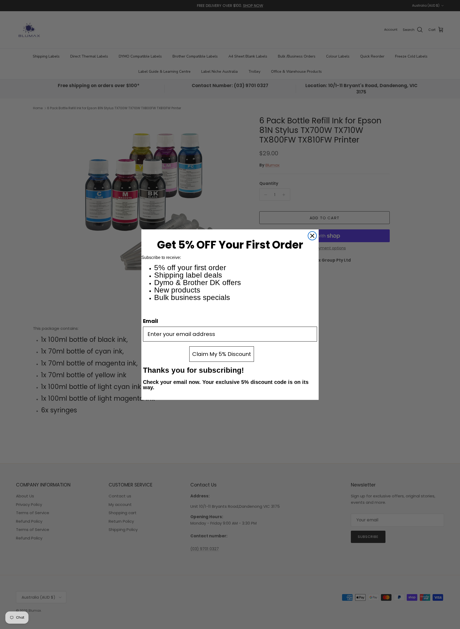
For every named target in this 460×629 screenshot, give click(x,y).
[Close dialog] (312, 236)
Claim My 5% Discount (221, 354)
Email (150, 321)
